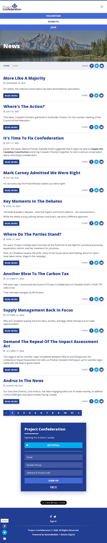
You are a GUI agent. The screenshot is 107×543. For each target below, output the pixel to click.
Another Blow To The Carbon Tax (36, 273)
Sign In (53, 486)
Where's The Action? (24, 106)
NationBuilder (51, 534)
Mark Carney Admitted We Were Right (41, 172)
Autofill (53, 445)
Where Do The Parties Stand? (32, 234)
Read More (11, 95)
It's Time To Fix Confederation (33, 138)
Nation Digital (68, 534)
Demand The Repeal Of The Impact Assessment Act (50, 343)
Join (53, 27)
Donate (53, 21)
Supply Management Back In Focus (38, 310)
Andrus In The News (23, 380)
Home (6, 65)
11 (72, 412)
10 (65, 412)
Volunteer (53, 15)
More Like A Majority (24, 78)
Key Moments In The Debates (32, 201)
